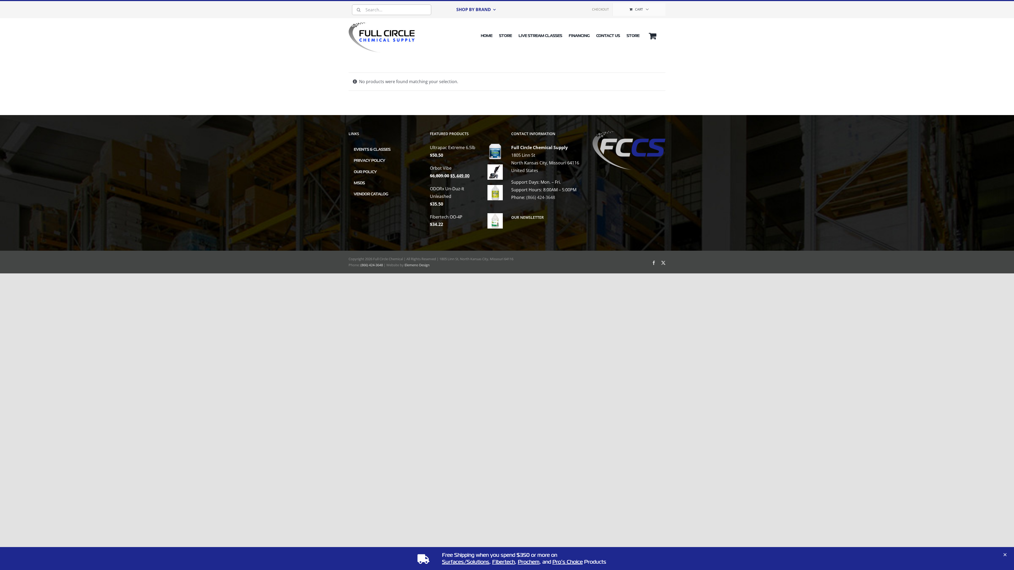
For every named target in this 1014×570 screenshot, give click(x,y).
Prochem (528, 562)
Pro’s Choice (567, 562)
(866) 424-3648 (540, 197)
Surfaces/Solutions (465, 562)
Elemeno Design (417, 265)
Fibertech (503, 562)
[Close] (1005, 554)
